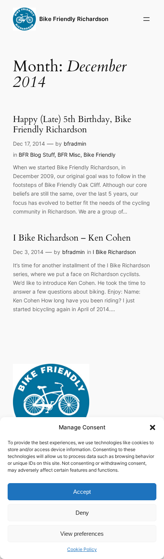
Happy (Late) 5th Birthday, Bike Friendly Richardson (72, 124)
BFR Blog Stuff (37, 154)
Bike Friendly (100, 154)
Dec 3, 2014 (28, 252)
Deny (82, 512)
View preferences (82, 533)
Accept (82, 491)
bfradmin (75, 143)
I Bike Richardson (114, 252)
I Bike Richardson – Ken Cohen (72, 238)
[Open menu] (146, 19)
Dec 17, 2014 (29, 143)
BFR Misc (69, 154)
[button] (152, 427)
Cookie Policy (82, 549)
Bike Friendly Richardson (73, 19)
